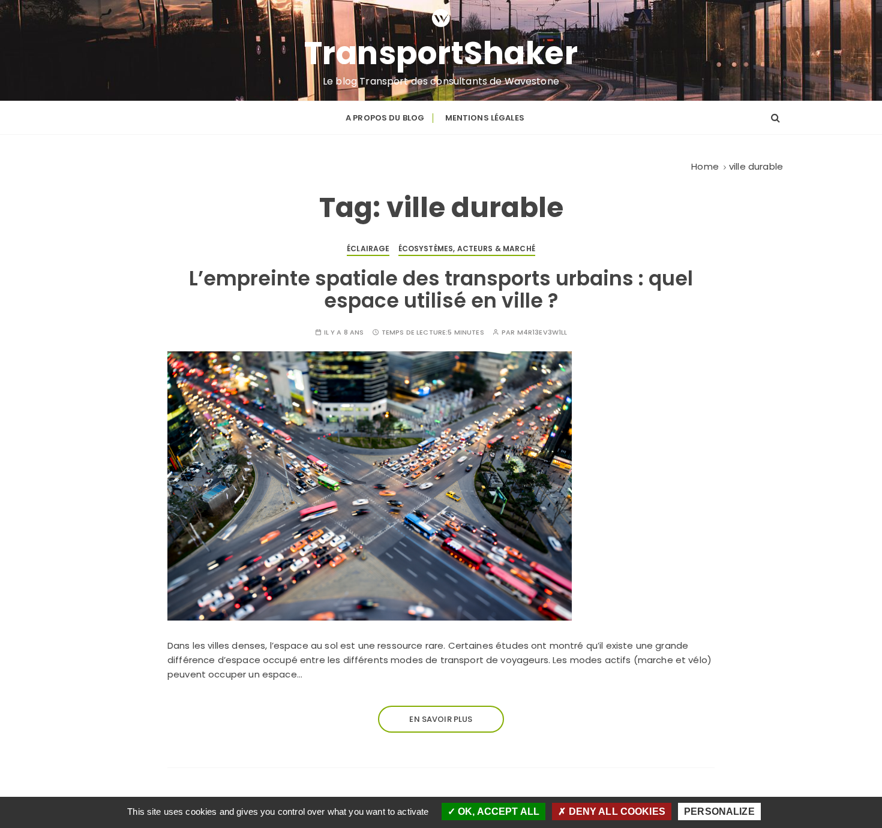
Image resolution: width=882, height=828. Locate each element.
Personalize (719, 811)
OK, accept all (497, 811)
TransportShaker (441, 53)
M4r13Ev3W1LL (542, 332)
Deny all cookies (615, 811)
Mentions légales (484, 118)
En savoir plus (440, 719)
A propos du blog (385, 118)
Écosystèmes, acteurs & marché (466, 248)
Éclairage (368, 248)
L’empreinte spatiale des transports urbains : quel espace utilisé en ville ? (441, 289)
